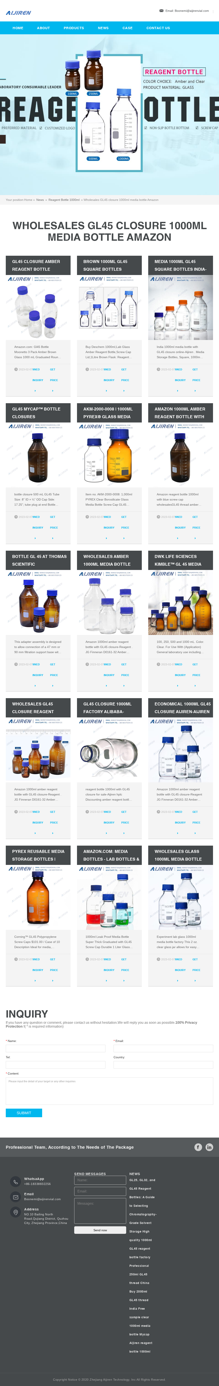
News (103, 28)
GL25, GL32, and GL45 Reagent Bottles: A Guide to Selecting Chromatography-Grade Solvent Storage (143, 1205)
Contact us (158, 28)
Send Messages (90, 1174)
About (43, 28)
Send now (100, 1230)
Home (18, 28)
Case (128, 28)
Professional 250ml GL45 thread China (139, 1274)
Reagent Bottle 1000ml (64, 199)
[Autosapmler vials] (59, 11)
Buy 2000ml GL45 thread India (139, 1300)
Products (74, 28)
